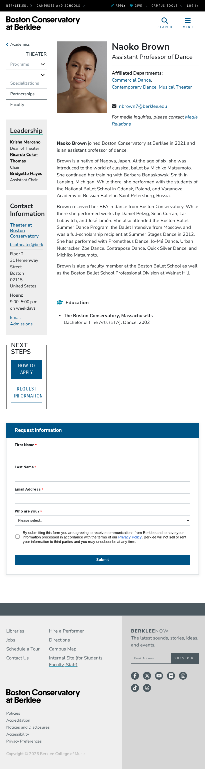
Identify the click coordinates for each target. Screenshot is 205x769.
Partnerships (22, 94)
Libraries (15, 631)
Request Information (28, 392)
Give (138, 5)
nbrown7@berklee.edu (143, 106)
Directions (59, 640)
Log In (193, 5)
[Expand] (42, 64)
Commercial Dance (131, 80)
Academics (20, 44)
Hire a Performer (66, 631)
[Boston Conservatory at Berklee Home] (57, 696)
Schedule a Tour (23, 649)
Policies (13, 713)
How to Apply (26, 369)
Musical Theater (175, 87)
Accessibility (17, 734)
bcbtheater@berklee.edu (33, 245)
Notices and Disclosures (28, 727)
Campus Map (62, 649)
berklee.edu (17, 5)
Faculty (17, 105)
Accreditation (18, 720)
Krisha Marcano (25, 142)
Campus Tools (166, 5)
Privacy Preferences (24, 741)
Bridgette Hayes (26, 173)
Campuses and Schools (59, 5)
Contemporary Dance (134, 87)
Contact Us (17, 658)
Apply (121, 5)
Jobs (10, 640)
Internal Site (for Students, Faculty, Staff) (76, 661)
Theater (36, 54)
